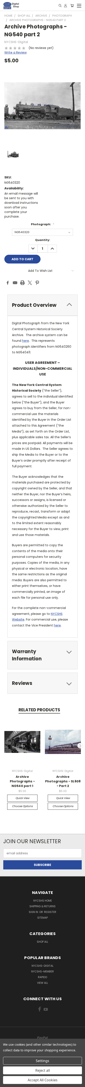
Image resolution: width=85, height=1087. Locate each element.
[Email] (15, 283)
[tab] (42, 305)
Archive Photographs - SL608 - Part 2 (63, 781)
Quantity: (42, 240)
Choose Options (22, 806)
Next (80, 746)
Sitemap (42, 918)
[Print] (22, 283)
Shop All (42, 942)
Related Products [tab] (39, 710)
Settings (42, 1060)
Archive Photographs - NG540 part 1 (22, 781)
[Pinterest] (37, 283)
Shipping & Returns (42, 906)
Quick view (22, 798)
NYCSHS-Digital (42, 966)
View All (42, 983)
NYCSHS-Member (42, 971)
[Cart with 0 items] (72, 5)
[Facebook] (7, 283)
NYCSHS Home (42, 900)
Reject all (42, 1070)
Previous (5, 746)
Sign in (34, 912)
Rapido (42, 977)
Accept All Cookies (43, 1080)
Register (50, 912)
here (25, 340)
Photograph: (42, 224)
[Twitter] (30, 283)
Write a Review (15, 52)
